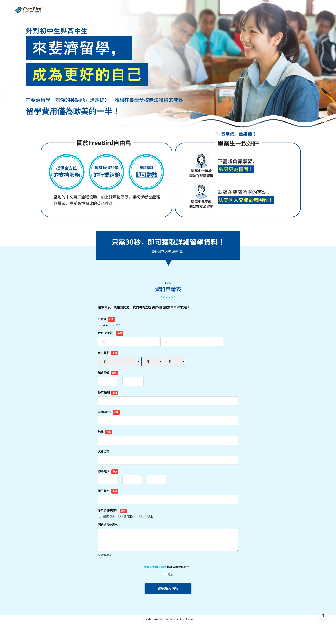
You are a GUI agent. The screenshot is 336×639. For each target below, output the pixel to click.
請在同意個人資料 (155, 566)
